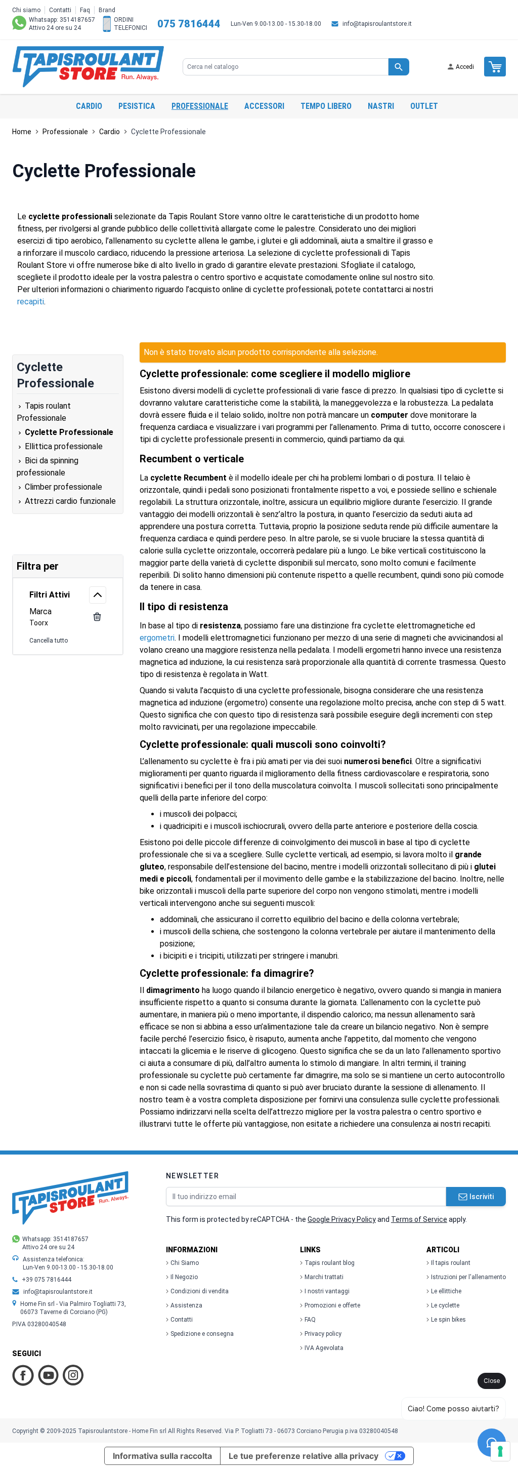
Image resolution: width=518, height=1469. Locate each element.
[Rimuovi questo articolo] (97, 617)
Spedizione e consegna (202, 1333)
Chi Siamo (184, 1262)
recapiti (30, 301)
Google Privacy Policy (342, 1219)
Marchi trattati (324, 1277)
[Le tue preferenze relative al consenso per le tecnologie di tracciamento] (500, 1451)
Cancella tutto (48, 640)
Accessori (264, 106)
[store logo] (88, 67)
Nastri (381, 106)
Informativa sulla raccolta (162, 1456)
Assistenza (186, 1305)
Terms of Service (419, 1219)
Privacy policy (323, 1333)
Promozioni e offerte (332, 1305)
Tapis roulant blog (330, 1262)
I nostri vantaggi (327, 1291)
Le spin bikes (448, 1319)
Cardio (89, 106)
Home (21, 132)
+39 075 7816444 (46, 1279)
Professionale (199, 106)
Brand (107, 10)
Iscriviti (481, 1197)
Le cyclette (445, 1305)
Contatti (60, 10)
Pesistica (136, 106)
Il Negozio (184, 1277)
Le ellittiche (446, 1291)
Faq (85, 10)
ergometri (157, 638)
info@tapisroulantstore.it (377, 23)
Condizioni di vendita (199, 1291)
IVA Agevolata (324, 1348)
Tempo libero (326, 106)
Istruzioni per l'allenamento (468, 1277)
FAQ (310, 1319)
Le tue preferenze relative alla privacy (303, 1456)
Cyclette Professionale (168, 132)
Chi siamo (26, 10)
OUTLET (424, 106)
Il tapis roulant (450, 1262)
